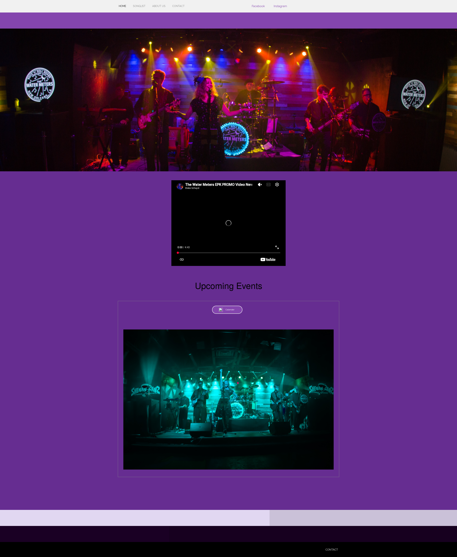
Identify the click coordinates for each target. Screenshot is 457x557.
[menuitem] (122, 8)
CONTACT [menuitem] (331, 549)
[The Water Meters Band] (122, 20)
